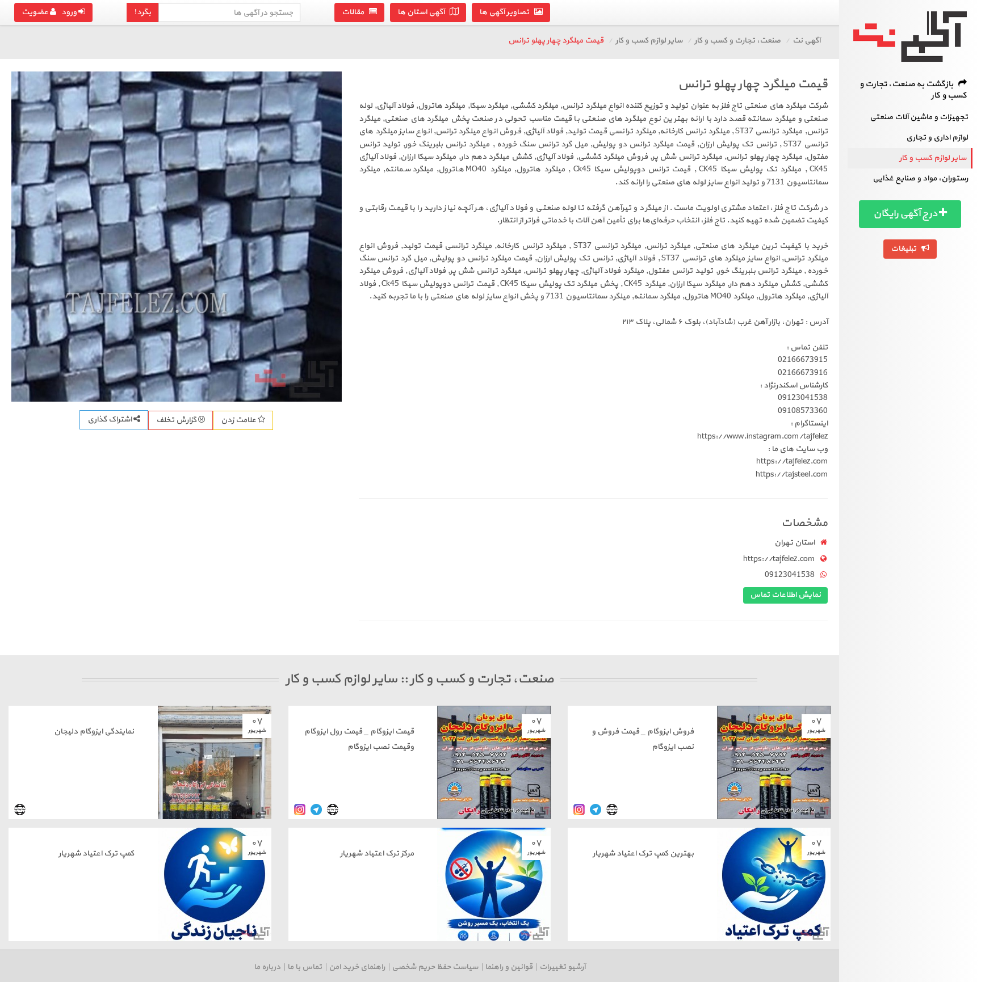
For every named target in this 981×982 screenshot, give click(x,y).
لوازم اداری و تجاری (937, 138)
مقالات (355, 12)
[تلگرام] (595, 809)
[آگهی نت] (910, 36)
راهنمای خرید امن (357, 967)
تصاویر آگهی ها (506, 12)
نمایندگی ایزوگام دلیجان (94, 731)
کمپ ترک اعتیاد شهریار (96, 853)
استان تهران (794, 543)
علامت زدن (239, 420)
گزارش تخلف (177, 420)
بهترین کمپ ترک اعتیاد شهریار (643, 853)
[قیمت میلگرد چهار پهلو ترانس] (176, 236)
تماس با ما (304, 967)
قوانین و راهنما (509, 967)
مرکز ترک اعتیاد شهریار (377, 853)
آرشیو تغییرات (562, 967)
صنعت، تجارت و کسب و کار (737, 41)
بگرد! (142, 12)
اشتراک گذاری (110, 419)
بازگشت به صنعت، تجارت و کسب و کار (913, 90)
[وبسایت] (612, 809)
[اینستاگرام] (579, 809)
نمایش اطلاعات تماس (785, 595)
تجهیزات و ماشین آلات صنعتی (919, 117)
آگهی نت (806, 41)
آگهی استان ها (423, 12)
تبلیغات (906, 249)
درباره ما (267, 967)
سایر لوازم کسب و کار (932, 158)
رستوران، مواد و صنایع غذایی (920, 178)
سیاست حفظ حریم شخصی (435, 967)
